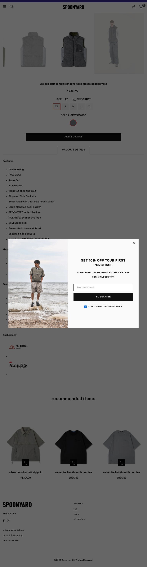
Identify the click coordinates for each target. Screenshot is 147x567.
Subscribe (103, 297)
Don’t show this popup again (105, 307)
